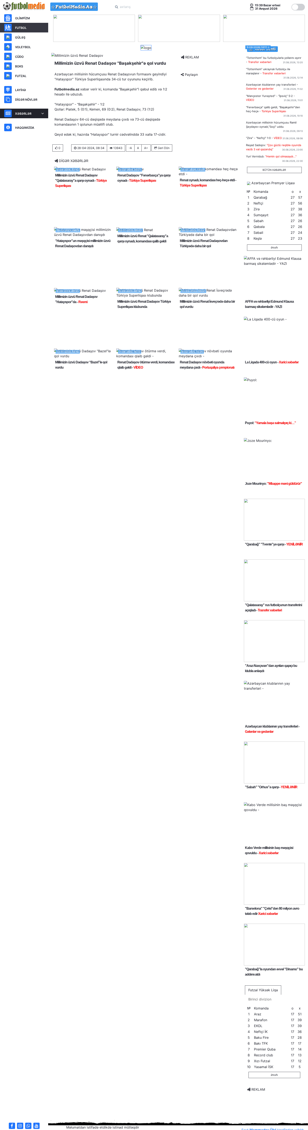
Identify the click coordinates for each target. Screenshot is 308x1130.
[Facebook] (12, 1126)
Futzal (20, 76)
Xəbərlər (23, 113)
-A (130, 148)
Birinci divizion (259, 999)
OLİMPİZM (22, 18)
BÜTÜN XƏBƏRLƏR (274, 169)
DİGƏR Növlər (26, 99)
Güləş (20, 37)
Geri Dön (163, 148)
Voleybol (23, 47)
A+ (146, 148)
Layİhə (20, 90)
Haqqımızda (24, 127)
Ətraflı (274, 247)
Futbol (21, 28)
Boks (19, 66)
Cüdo (19, 56)
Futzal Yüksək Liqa (263, 990)
